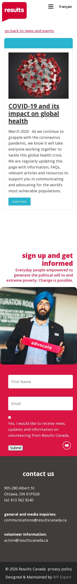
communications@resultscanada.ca (35, 517)
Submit (15, 448)
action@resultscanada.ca (26, 537)
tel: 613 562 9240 (18, 499)
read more (19, 201)
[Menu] (50, 6)
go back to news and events (29, 30)
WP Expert (62, 577)
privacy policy (60, 568)
